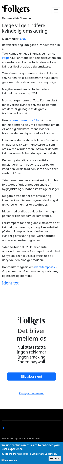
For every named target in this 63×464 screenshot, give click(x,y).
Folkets (16, 8)
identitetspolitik (44, 267)
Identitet (10, 283)
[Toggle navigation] (56, 11)
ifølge (6, 58)
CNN (23, 39)
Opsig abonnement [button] (31, 393)
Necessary (10, 460)
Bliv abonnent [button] (31, 376)
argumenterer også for (24, 120)
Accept (54, 458)
